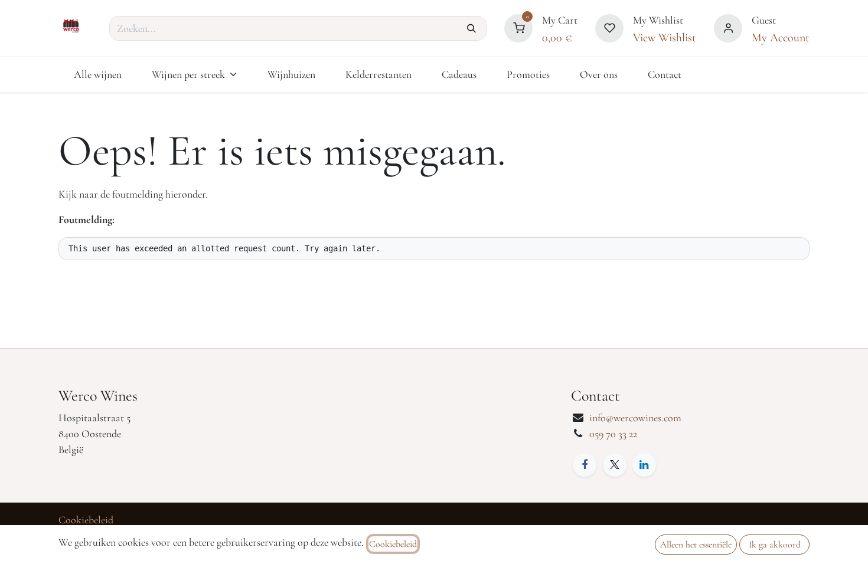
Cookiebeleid (85, 519)
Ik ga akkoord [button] (775, 544)
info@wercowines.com (635, 417)
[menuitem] (97, 74)
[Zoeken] (471, 28)
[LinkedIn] (644, 465)
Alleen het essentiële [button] (696, 544)
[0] (518, 26)
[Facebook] (584, 465)
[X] (614, 465)
